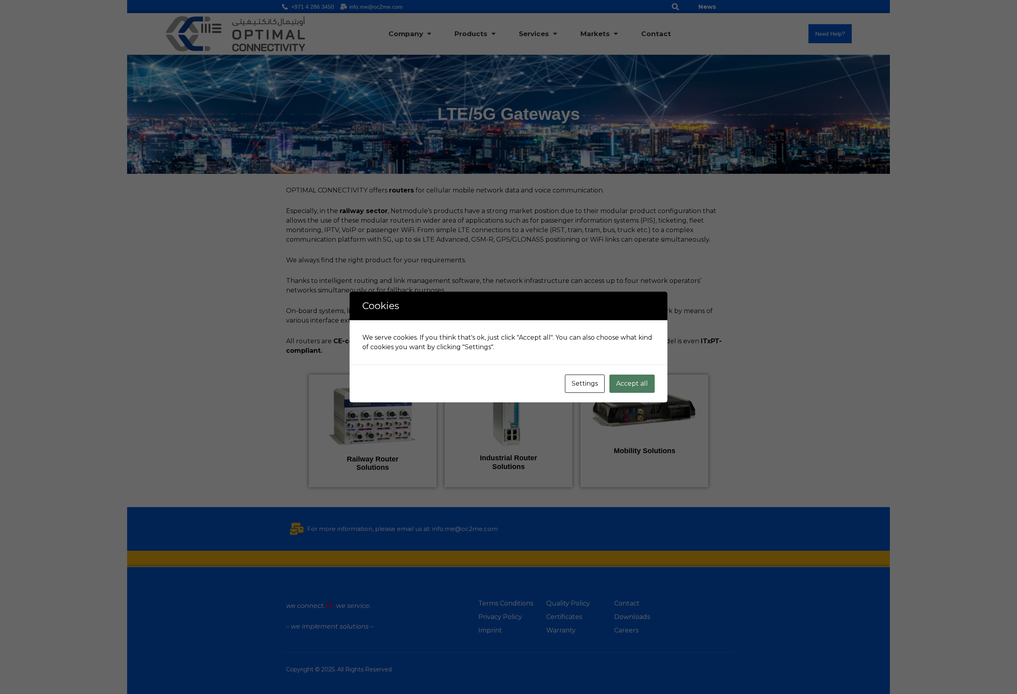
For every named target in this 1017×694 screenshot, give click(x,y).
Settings (585, 383)
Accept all (632, 383)
